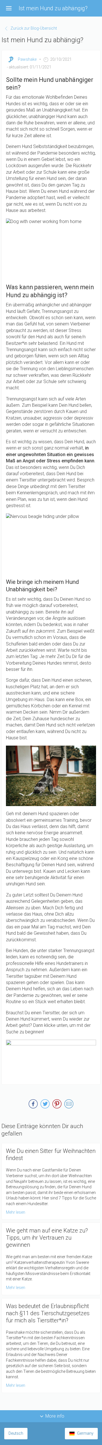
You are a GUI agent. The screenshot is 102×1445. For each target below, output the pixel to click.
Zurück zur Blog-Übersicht (33, 28)
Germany (85, 1433)
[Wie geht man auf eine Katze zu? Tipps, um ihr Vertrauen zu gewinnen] (51, 1259)
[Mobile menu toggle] (9, 8)
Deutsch (15, 1433)
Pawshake (27, 59)
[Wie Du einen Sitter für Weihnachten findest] (51, 1181)
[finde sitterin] (51, 1060)
